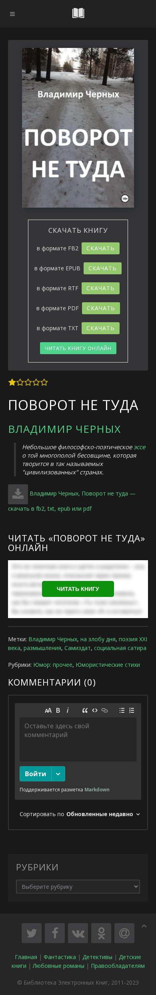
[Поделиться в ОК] (101, 933)
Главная (26, 957)
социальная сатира (120, 648)
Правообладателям (118, 965)
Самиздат (77, 648)
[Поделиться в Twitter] (32, 933)
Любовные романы (58, 965)
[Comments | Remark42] (78, 762)
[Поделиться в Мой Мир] (124, 933)
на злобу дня (98, 639)
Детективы (97, 957)
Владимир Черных (64, 429)
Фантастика (60, 957)
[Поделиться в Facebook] (55, 933)
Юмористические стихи (108, 664)
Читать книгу (78, 589)
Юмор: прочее (52, 664)
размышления (42, 648)
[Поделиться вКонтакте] (78, 933)
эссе (139, 447)
